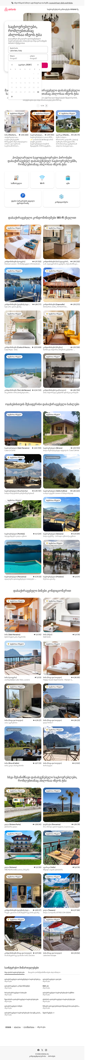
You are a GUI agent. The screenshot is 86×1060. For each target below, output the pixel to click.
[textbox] (18, 58)
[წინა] (38, 105)
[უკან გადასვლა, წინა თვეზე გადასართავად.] (12, 64)
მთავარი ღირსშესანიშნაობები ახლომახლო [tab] (44, 972)
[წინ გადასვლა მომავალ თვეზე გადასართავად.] (38, 64)
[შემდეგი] (46, 105)
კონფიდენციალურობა (37, 1056)
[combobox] (28, 50)
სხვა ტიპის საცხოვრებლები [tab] (14, 972)
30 (38, 92)
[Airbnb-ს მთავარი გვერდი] (10, 9)
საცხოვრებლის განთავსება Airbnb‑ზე (62, 9)
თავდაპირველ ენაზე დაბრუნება (61, 3)
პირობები (51, 1056)
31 (12, 97)
